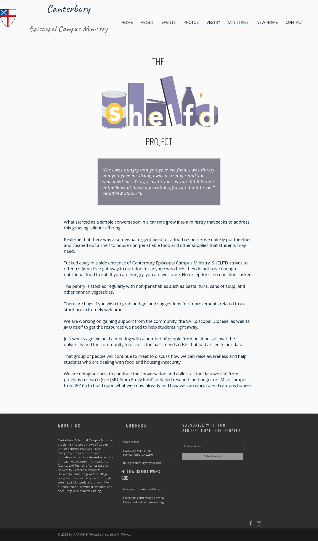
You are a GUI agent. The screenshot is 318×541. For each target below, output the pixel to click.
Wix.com (127, 534)
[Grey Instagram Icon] (259, 523)
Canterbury (68, 8)
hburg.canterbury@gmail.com (142, 463)
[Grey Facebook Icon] (251, 523)
